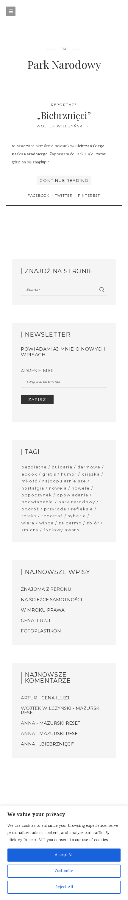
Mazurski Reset (59, 723)
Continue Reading (64, 180)
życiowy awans (61, 529)
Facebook (39, 195)
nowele (81, 488)
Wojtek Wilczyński (61, 126)
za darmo (70, 523)
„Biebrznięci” (64, 115)
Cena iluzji (35, 620)
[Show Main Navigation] (10, 11)
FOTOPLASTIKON (41, 631)
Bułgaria (62, 467)
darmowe (89, 467)
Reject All (64, 887)
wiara (28, 523)
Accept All (64, 855)
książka (91, 474)
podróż (30, 509)
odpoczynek (36, 495)
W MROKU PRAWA (43, 610)
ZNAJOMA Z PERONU (46, 589)
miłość (29, 481)
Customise (64, 871)
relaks (29, 515)
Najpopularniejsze (64, 481)
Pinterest (89, 195)
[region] (64, 852)
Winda (46, 523)
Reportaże (64, 105)
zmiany (30, 529)
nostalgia (32, 488)
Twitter (64, 195)
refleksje (82, 509)
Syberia (77, 515)
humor (69, 474)
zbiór (93, 523)
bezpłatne (34, 467)
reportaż (52, 515)
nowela (58, 488)
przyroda (55, 509)
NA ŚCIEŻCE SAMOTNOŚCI (51, 599)
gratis (49, 474)
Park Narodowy (76, 501)
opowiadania (72, 495)
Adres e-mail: (38, 371)
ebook (29, 474)
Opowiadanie (37, 501)
